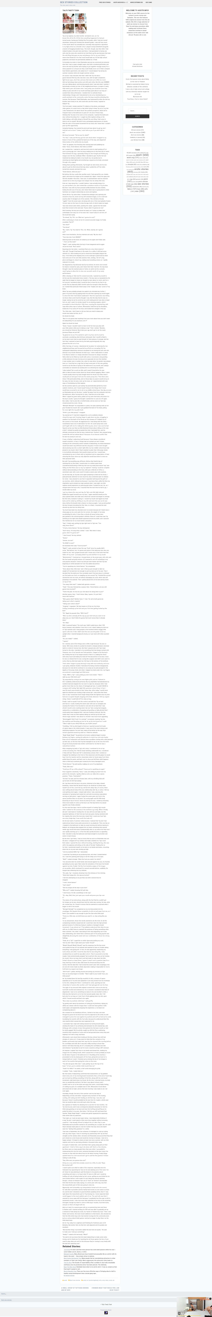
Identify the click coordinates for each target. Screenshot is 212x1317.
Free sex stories (105, 2)
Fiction (130, 174)
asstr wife (136, 162)
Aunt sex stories (75, 1280)
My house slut (137, 96)
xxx (139, 191)
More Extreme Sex (136, 2)
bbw (143, 162)
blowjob (132, 164)
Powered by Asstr (106, 1310)
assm (132, 155)
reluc (106, 1280)
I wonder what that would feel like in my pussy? (105, 1289)
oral (103, 1280)
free (135, 174)
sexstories (137, 186)
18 (129, 153)
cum (146, 167)
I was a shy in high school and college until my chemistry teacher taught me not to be (137, 91)
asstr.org (133, 158)
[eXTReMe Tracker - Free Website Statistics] (106, 1312)
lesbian (132, 176)
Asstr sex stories (135, 132)
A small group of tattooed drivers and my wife (75, 1289)
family (144, 172)
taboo (132, 189)
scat (110, 1280)
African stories (136, 130)
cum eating (130, 169)
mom (143, 176)
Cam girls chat (137, 64)
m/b (100, 1280)
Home (3, 1293)
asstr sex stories (139, 160)
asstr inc (129, 160)
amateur (136, 152)
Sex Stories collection (73, 2)
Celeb (139, 164)
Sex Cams (149, 2)
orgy (133, 179)
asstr (65, 1280)
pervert (140, 179)
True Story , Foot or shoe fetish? (137, 99)
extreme (137, 172)
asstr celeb (143, 157)
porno (135, 181)
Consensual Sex (138, 166)
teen (140, 189)
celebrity (145, 164)
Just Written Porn (136, 140)
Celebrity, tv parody (136, 137)
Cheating (129, 166)
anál (84, 1280)
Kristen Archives (137, 66)
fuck (140, 174)
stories (145, 186)
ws (113, 1280)
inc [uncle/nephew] (92, 1280)
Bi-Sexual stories (69, 1275)
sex (134, 184)
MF (138, 176)
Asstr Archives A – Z (120, 2)
